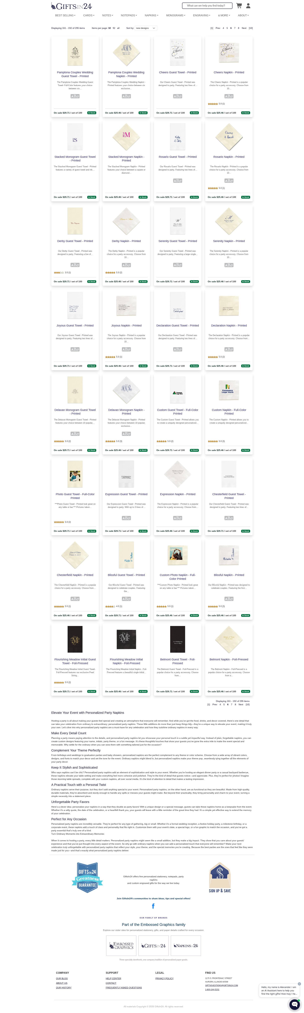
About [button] (242, 15)
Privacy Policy (164, 978)
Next (244, 28)
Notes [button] (106, 15)
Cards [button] (87, 15)
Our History (63, 987)
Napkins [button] (150, 15)
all (118, 28)
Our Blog (62, 978)
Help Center (113, 978)
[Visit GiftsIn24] (154, 946)
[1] (212, 28)
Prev (218, 28)
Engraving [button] (200, 15)
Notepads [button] (128, 15)
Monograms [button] (174, 15)
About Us (61, 983)
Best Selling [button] (64, 15)
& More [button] (223, 15)
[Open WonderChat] (294, 1004)
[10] (251, 28)
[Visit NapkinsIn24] (186, 946)
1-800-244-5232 (212, 989)
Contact (111, 983)
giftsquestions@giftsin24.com (221, 985)
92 (114, 28)
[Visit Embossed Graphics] (121, 946)
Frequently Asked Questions (124, 987)
